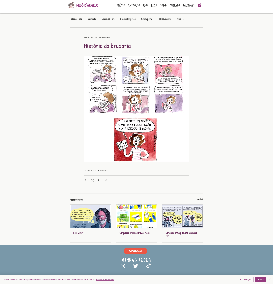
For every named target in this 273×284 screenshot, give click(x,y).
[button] (199, 5)
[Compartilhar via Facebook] (85, 180)
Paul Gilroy (78, 233)
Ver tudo (200, 199)
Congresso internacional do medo (134, 233)
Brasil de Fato (108, 18)
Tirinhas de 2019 (90, 170)
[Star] (135, 251)
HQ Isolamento (164, 18)
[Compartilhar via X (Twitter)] (92, 180)
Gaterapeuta (146, 18)
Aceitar (261, 279)
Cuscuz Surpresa (128, 18)
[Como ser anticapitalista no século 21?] (182, 216)
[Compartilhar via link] (106, 180)
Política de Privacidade (105, 279)
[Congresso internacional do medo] (136, 216)
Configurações (245, 279)
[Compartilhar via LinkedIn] (99, 180)
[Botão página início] (71, 5)
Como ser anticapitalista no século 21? (181, 234)
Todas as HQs (76, 18)
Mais (179, 18)
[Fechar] (269, 279)
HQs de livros (103, 170)
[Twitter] (135, 266)
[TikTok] (148, 266)
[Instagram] (123, 266)
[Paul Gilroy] (90, 216)
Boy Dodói (91, 18)
